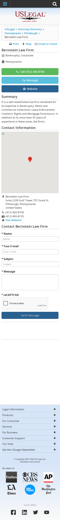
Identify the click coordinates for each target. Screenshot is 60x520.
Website (32, 89)
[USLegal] (30, 12)
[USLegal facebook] (13, 512)
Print (16, 44)
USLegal (10, 29)
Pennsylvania (13, 33)
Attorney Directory (30, 29)
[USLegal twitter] (35, 512)
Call (31, 71)
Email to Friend (47, 44)
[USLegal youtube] (46, 512)
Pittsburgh (30, 33)
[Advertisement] (30, 372)
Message (32, 80)
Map (28, 44)
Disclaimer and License (30, 462)
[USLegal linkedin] (24, 512)
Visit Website (14, 220)
